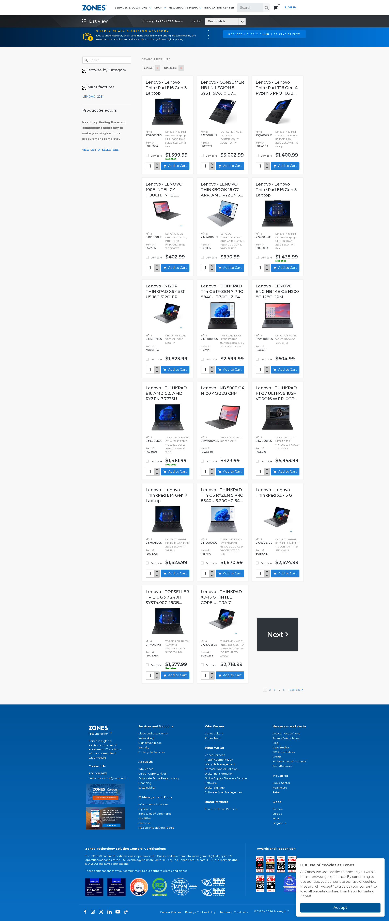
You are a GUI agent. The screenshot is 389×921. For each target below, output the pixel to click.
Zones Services (215, 755)
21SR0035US (263, 237)
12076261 (206, 146)
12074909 (262, 146)
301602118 (207, 655)
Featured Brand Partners (221, 809)
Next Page (295, 689)
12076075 (152, 553)
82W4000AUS (210, 440)
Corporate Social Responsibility (158, 778)
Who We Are (214, 726)
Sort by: (208, 21)
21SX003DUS (154, 542)
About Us (145, 762)
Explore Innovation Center (290, 761)
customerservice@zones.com (105, 778)
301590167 (262, 553)
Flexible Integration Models (156, 827)
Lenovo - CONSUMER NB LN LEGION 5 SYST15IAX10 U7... (222, 88)
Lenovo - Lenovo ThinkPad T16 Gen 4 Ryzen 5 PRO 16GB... (277, 88)
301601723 (152, 349)
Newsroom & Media (184, 7)
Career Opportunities (152, 773)
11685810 (261, 451)
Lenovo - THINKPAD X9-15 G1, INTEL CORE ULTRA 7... (221, 597)
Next (276, 634)
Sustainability (146, 787)
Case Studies (281, 747)
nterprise (144, 823)
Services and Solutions (155, 726)
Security (143, 747)
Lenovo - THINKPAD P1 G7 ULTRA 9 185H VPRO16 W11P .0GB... (277, 393)
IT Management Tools (155, 797)
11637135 (206, 248)
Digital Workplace (150, 742)
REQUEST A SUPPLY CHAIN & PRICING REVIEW (264, 34)
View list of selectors (100, 149)
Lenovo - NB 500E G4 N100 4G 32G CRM (222, 390)
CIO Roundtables (284, 752)
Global (277, 802)
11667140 (206, 553)
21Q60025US (209, 644)
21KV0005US (264, 440)
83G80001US (154, 237)
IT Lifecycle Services (151, 752)
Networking (146, 738)
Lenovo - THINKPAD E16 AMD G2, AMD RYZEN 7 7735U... (166, 393)
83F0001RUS (209, 135)
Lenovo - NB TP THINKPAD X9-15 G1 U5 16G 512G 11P (166, 291)
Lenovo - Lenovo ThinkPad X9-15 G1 (275, 492)
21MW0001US (209, 237)
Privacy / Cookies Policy (200, 912)
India (276, 818)
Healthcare (280, 787)
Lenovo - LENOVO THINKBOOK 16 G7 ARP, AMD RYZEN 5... (222, 189)
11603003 (151, 451)
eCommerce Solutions (153, 804)
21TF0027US (153, 644)
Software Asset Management (224, 792)
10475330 (207, 451)
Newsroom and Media (289, 726)
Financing (144, 782)
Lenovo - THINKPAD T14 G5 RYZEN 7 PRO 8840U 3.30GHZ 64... (222, 291)
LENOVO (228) (92, 96)
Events (277, 756)
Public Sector (281, 782)
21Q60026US (154, 338)
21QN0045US (264, 135)
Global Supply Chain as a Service (226, 778)
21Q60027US (264, 542)
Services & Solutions (132, 7)
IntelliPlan (144, 818)
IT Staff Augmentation (219, 759)
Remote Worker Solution (221, 769)
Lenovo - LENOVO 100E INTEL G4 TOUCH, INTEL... (164, 189)
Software (211, 782)
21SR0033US (153, 135)
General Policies (170, 912)
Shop (158, 7)
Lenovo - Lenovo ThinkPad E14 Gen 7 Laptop (166, 495)
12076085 (152, 655)
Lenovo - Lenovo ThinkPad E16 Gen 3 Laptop (166, 88)
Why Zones (145, 769)
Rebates (170, 158)
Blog (276, 742)
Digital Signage (215, 787)
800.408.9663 (98, 773)
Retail (276, 792)
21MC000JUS (209, 542)
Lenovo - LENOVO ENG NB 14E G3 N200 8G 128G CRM (277, 291)
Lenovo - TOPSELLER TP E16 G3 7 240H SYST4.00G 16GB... (167, 597)
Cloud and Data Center (153, 733)
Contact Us (97, 766)
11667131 (205, 349)
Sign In (290, 7)
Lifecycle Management (220, 764)
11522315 (151, 248)
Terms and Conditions (234, 912)
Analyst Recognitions (286, 733)
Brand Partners (216, 802)
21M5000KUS (154, 440)
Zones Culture (214, 733)
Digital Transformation (219, 773)
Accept (340, 907)
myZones (144, 809)
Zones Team (213, 738)
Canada (278, 809)
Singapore (279, 823)
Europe (277, 813)
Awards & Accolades (286, 738)
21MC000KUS (209, 338)
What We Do (214, 748)
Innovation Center (219, 7)
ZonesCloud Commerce (155, 813)
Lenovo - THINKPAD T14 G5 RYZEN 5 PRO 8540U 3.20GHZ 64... (222, 495)
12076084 (152, 146)
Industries (280, 776)
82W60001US (264, 338)
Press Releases (282, 766)
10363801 (261, 349)
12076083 (262, 248)
